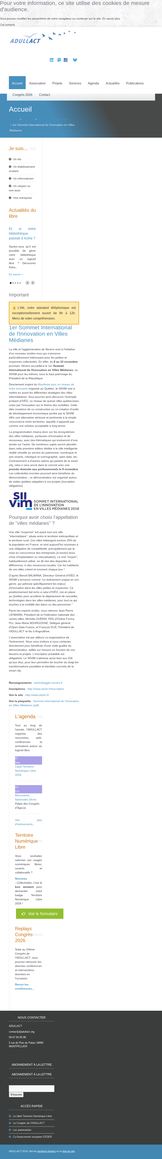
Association (37, 83)
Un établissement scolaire (22, 169)
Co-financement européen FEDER (32, 1136)
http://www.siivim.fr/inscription (45, 688)
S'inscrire (16, 1094)
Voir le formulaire (42, 914)
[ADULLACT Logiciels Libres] (44, 36)
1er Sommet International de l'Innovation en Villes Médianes (40, 333)
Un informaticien (23, 178)
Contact (44, 94)
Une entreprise (22, 197)
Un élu (17, 159)
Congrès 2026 (22, 94)
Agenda (93, 83)
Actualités (113, 83)
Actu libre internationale (52, 119)
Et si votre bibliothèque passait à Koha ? (22, 233)
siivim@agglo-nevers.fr (48, 682)
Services (75, 83)
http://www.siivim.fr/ (37, 695)
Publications (135, 83)
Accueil (17, 83)
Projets (57, 83)
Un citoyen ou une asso (19, 188)
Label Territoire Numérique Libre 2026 (25, 770)
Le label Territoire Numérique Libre (32, 1116)
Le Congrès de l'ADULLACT (29, 1123)
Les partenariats (22, 1129)
